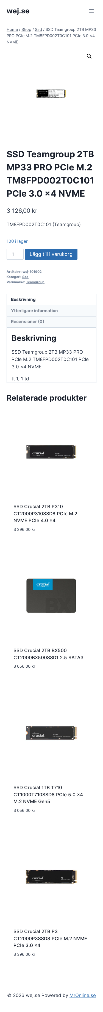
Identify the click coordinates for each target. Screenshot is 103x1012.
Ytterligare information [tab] (34, 310)
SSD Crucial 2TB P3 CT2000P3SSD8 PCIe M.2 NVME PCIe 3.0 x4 (50, 938)
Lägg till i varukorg (51, 254)
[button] (89, 56)
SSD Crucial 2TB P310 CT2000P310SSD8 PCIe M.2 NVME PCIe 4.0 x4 (45, 513)
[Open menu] (91, 11)
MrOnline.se (82, 995)
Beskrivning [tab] (23, 299)
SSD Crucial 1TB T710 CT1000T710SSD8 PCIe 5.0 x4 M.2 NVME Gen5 (48, 794)
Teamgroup (35, 282)
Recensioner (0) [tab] (27, 321)
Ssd (25, 277)
